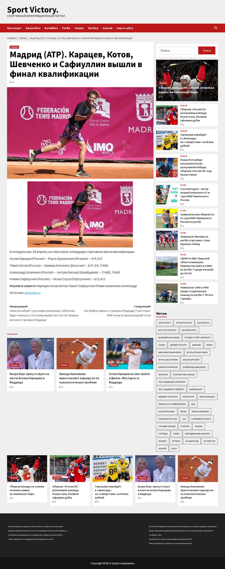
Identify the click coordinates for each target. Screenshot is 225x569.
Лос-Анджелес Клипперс (172, 382)
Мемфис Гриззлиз (168, 397)
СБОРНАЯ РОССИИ (167, 419)
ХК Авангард (191, 441)
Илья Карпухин (191, 360)
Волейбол (51, 28)
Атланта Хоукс (184, 323)
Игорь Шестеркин (168, 360)
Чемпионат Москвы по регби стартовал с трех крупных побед (195, 240)
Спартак (185, 426)
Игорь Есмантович (197, 352)
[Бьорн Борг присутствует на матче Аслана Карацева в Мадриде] (30, 353)
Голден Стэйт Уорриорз (198, 337)
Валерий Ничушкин (168, 337)
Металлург (188, 397)
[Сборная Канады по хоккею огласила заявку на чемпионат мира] (27, 468)
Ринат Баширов (200, 411)
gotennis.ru (32, 293)
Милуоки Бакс (207, 397)
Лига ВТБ (163, 374)
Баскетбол (33, 28)
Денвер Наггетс (178, 345)
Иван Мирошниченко (170, 352)
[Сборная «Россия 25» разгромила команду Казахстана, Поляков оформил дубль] (167, 115)
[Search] (216, 28)
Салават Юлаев (166, 426)
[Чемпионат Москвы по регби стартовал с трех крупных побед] (167, 240)
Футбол (93, 28)
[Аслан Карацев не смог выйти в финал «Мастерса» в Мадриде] (129, 353)
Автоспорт (14, 28)
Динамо (196, 345)
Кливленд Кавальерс (194, 367)
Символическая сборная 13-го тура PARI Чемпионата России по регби (197, 218)
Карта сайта (125, 28)
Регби (66, 28)
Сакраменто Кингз (201, 419)
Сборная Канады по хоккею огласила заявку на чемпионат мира (27, 490)
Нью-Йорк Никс (166, 411)
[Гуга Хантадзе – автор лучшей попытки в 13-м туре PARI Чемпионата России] (167, 194)
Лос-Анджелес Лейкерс (171, 389)
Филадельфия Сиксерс (197, 434)
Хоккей (107, 28)
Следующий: (117, 310)
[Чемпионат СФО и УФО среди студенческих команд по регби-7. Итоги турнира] (167, 293)
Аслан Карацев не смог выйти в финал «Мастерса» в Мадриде (129, 378)
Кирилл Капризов (168, 367)
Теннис (79, 28)
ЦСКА (174, 448)
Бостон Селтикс (167, 330)
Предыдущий (44, 313)
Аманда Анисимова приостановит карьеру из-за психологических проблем (79, 378)
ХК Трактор (209, 441)
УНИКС (176, 434)
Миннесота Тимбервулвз (172, 404)
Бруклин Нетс (189, 330)
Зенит (209, 345)
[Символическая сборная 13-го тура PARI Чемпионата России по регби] (167, 218)
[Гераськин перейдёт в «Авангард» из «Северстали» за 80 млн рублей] (167, 140)
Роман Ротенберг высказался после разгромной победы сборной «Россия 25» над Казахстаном (196, 167)
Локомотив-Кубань (184, 374)
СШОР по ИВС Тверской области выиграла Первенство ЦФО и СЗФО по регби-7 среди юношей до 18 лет (196, 266)
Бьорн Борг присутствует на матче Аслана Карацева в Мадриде (29, 378)
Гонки (161, 345)
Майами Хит (195, 389)
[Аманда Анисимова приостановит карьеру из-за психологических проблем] (80, 353)
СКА (184, 419)
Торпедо (163, 434)
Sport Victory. (33, 9)
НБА (193, 404)
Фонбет (162, 441)
